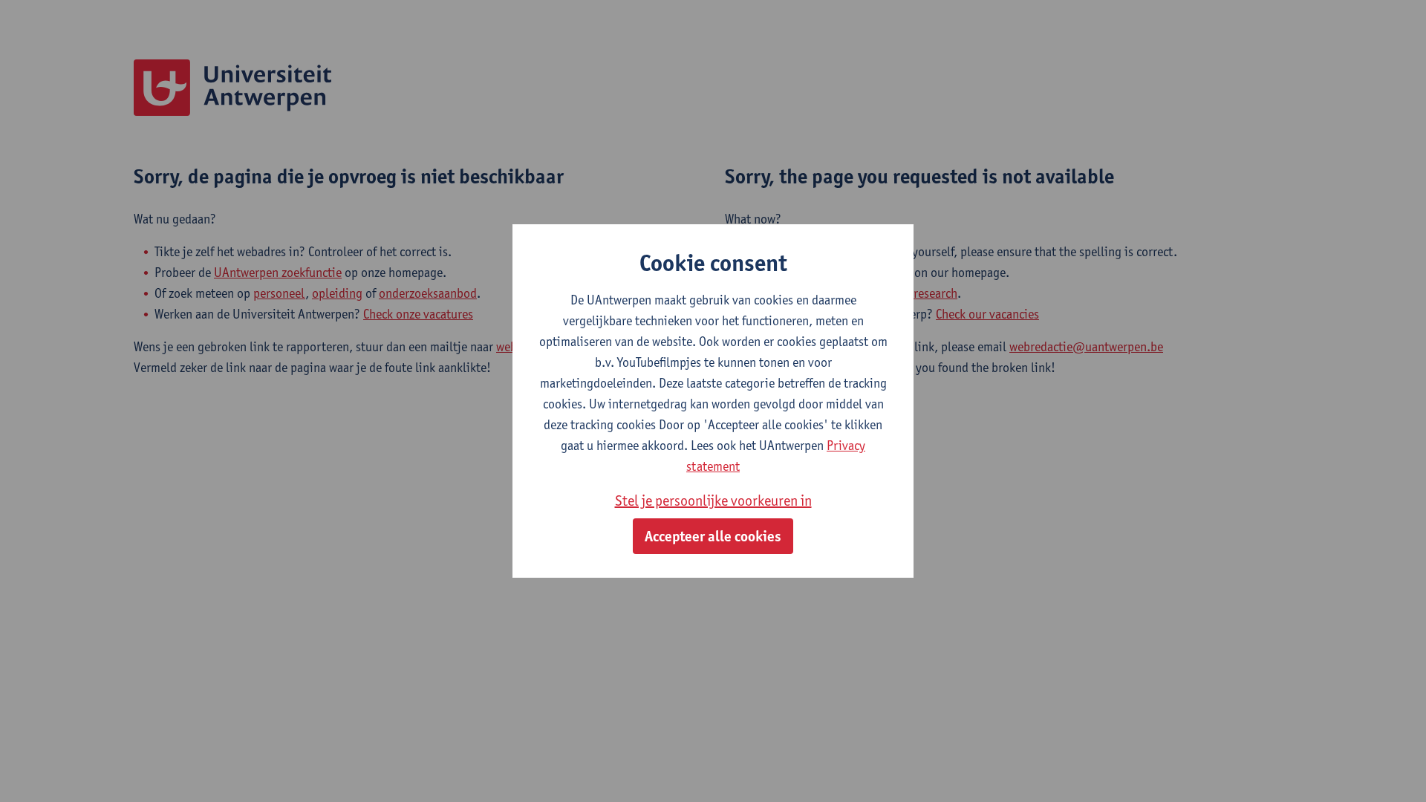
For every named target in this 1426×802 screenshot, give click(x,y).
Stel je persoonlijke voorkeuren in (713, 500)
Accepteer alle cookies (713, 536)
